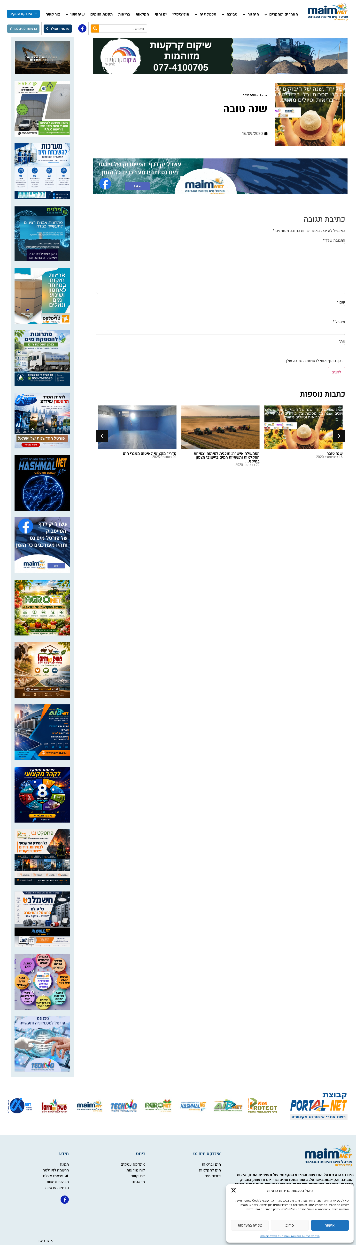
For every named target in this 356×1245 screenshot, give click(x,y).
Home (263, 95)
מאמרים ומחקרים (283, 14)
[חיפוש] (95, 29)
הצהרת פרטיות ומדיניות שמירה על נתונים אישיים (290, 1236)
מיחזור (253, 14)
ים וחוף (161, 14)
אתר (342, 341)
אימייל (339, 322)
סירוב (290, 1225)
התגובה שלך (334, 240)
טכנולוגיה (208, 14)
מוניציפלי (180, 14)
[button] (233, 1190)
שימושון (77, 14)
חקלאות (142, 14)
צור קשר (53, 14)
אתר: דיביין (45, 1240)
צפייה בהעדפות (250, 1225)
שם (341, 302)
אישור (330, 1225)
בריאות (124, 14)
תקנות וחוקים (101, 14)
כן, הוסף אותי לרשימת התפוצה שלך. (313, 361)
